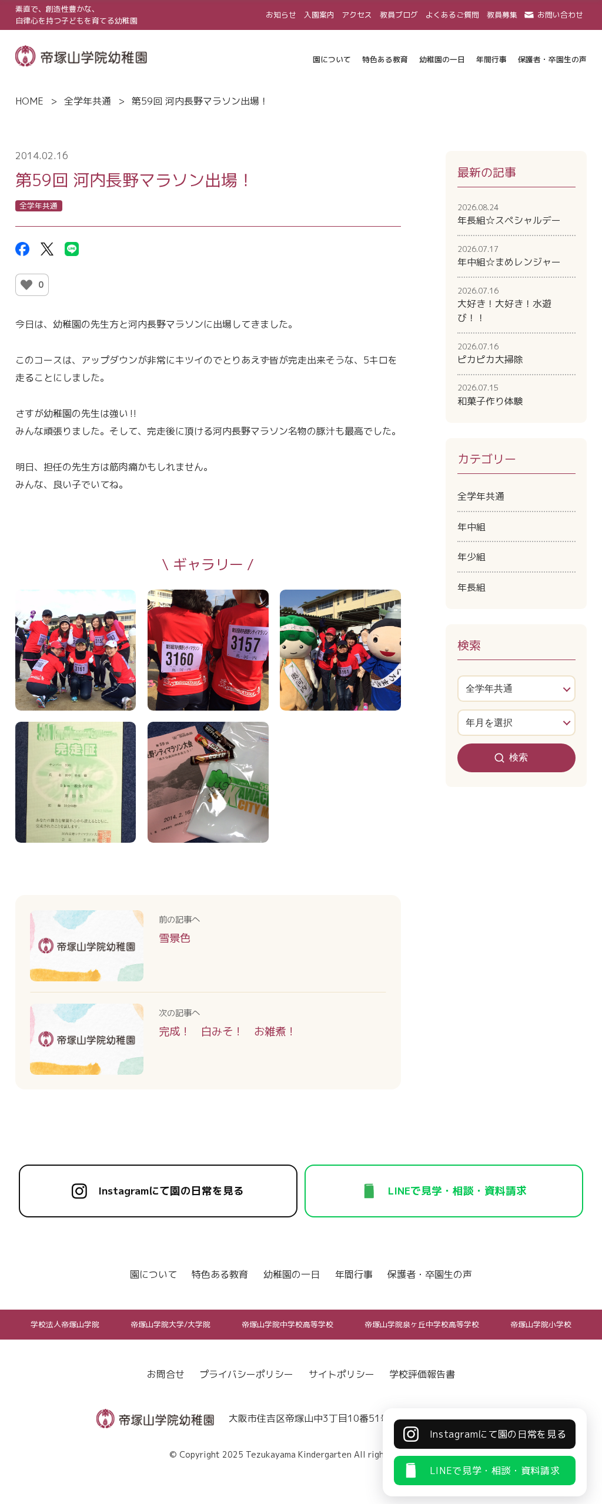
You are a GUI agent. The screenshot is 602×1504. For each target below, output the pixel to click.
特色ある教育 (220, 1274)
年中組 (471, 526)
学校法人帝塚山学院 (65, 1324)
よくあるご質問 (452, 14)
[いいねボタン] (26, 285)
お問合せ (166, 1374)
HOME (29, 101)
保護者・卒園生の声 (429, 1274)
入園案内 (319, 14)
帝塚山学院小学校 (540, 1324)
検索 (518, 757)
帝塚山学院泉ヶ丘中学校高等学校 (421, 1324)
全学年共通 (87, 101)
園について (153, 1274)
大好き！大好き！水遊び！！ (504, 304)
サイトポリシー (341, 1374)
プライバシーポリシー (246, 1374)
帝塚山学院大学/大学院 (170, 1324)
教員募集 (502, 14)
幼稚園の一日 (291, 1274)
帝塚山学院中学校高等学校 (287, 1324)
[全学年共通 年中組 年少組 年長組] (516, 688)
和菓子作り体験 (490, 394)
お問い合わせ (560, 14)
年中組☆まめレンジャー (509, 256)
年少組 (471, 556)
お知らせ (281, 14)
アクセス (357, 14)
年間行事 (354, 1274)
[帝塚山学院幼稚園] (81, 54)
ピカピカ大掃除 (490, 353)
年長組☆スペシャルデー (509, 214)
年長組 (471, 587)
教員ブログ (399, 14)
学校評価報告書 (422, 1374)
